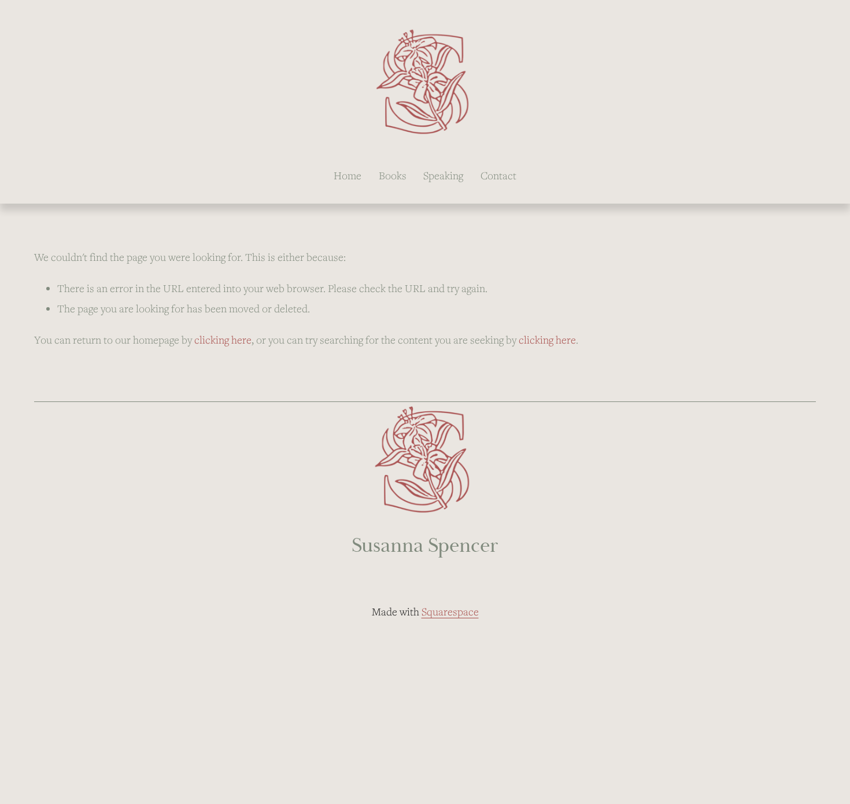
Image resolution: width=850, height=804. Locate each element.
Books (392, 175)
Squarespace (450, 611)
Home (347, 175)
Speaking (443, 175)
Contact (498, 175)
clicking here (223, 339)
